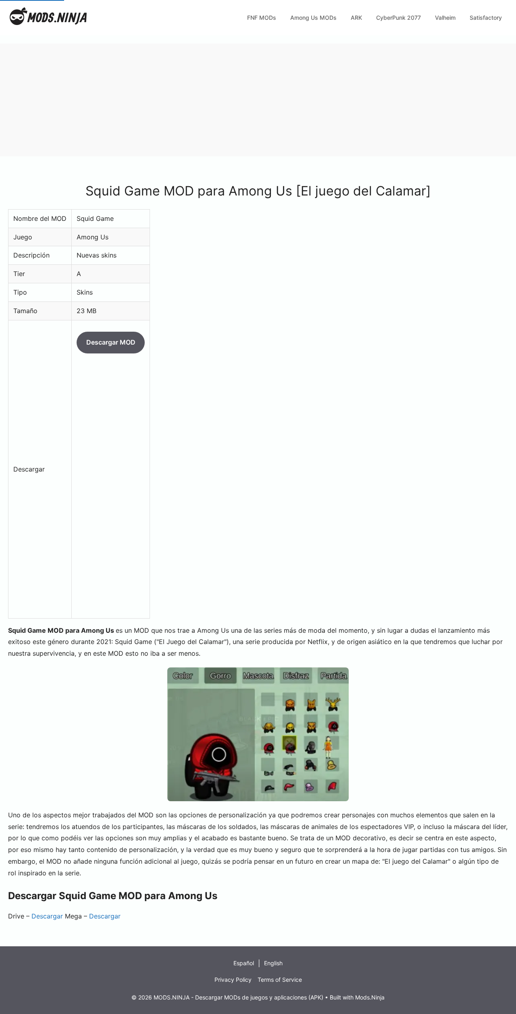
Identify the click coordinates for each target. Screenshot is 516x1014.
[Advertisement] (242, 100)
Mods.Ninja (370, 997)
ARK (356, 17)
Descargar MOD (110, 342)
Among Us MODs (313, 17)
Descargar (47, 916)
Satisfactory (486, 17)
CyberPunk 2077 (398, 17)
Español (243, 963)
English (273, 963)
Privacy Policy (233, 979)
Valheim (445, 17)
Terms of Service (280, 979)
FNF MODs (261, 17)
